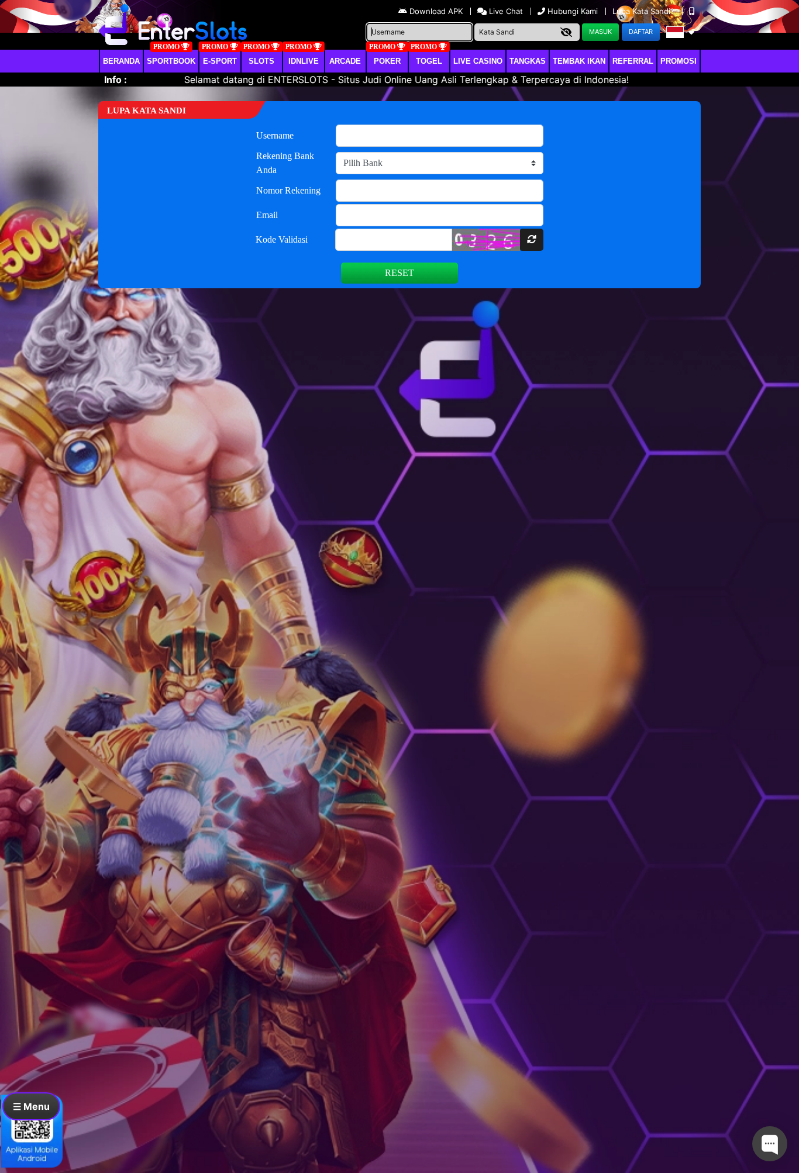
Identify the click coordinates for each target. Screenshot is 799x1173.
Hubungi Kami (572, 11)
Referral (632, 61)
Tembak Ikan (579, 61)
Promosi (678, 61)
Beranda (121, 61)
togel (429, 61)
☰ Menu (31, 1106)
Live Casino (477, 61)
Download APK (436, 11)
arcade (345, 61)
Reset (399, 273)
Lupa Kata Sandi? (644, 11)
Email (267, 215)
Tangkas (527, 61)
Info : (115, 79)
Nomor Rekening (288, 190)
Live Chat (505, 11)
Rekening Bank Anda (285, 163)
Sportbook (171, 61)
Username (275, 135)
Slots (261, 61)
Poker (387, 61)
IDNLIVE (303, 61)
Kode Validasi (282, 239)
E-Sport (220, 61)
